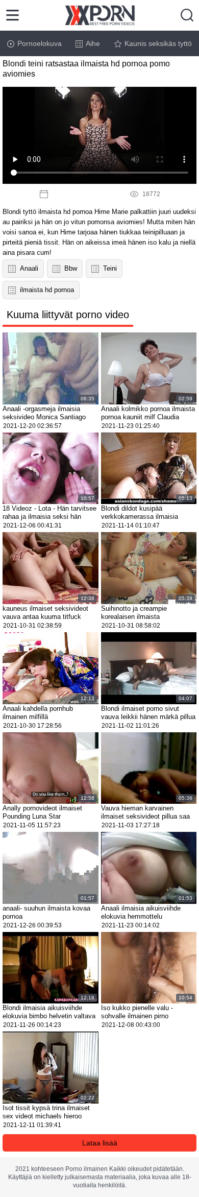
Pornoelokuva (39, 43)
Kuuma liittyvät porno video (68, 314)
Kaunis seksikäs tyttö (158, 43)
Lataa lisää (99, 1143)
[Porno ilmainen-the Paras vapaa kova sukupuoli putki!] (99, 15)
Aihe (93, 43)
